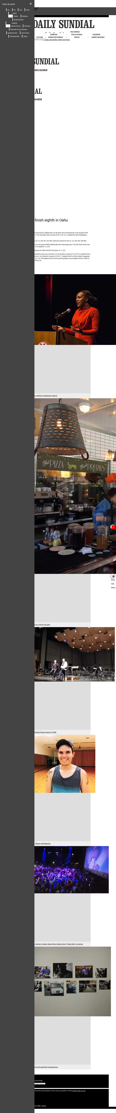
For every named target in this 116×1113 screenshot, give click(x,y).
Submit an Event (98, 37)
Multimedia (75, 31)
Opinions (53, 34)
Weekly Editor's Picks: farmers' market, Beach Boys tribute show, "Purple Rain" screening (51, 944)
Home (9, 10)
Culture (21, 10)
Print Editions (64, 40)
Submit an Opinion (55, 37)
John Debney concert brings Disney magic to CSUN (37, 732)
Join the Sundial (26, 33)
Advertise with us (15, 36)
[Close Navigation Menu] (30, 3)
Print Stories (28, 26)
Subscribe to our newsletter (19, 29)
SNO (38, 1106)
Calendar (96, 34)
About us (26, 36)
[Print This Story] (112, 576)
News (15, 10)
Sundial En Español (50, 40)
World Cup (17, 16)
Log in (44, 1106)
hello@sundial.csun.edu (79, 1091)
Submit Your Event (17, 26)
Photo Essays (76, 34)
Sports (15, 13)
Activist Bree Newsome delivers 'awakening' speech (38, 396)
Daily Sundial (8, 4)
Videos (76, 37)
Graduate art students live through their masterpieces (38, 1067)
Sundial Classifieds (13, 33)
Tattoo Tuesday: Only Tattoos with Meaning (34, 844)
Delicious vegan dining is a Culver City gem (34, 625)
